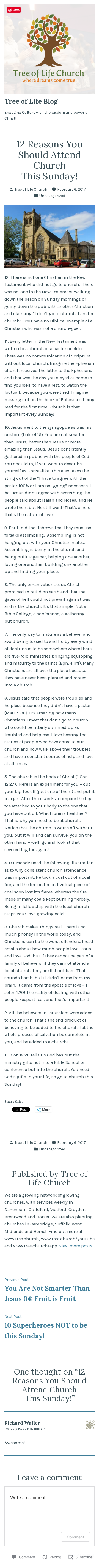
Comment (75, 1537)
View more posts (75, 1245)
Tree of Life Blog (31, 101)
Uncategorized (52, 195)
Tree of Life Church (31, 189)
